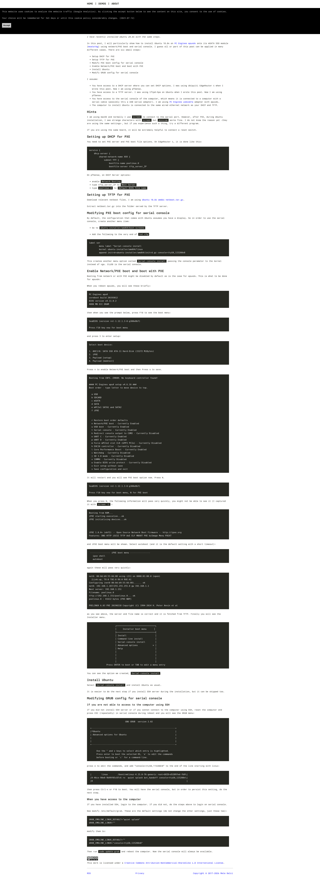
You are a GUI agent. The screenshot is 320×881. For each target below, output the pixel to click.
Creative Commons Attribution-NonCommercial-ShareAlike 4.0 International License (173, 863)
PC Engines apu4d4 (185, 43)
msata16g (93, 46)
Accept (6, 25)
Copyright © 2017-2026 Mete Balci (213, 873)
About (115, 3)
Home (90, 3)
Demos (102, 3)
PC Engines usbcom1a (181, 102)
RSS (89, 873)
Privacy (140, 873)
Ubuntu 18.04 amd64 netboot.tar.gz (162, 200)
